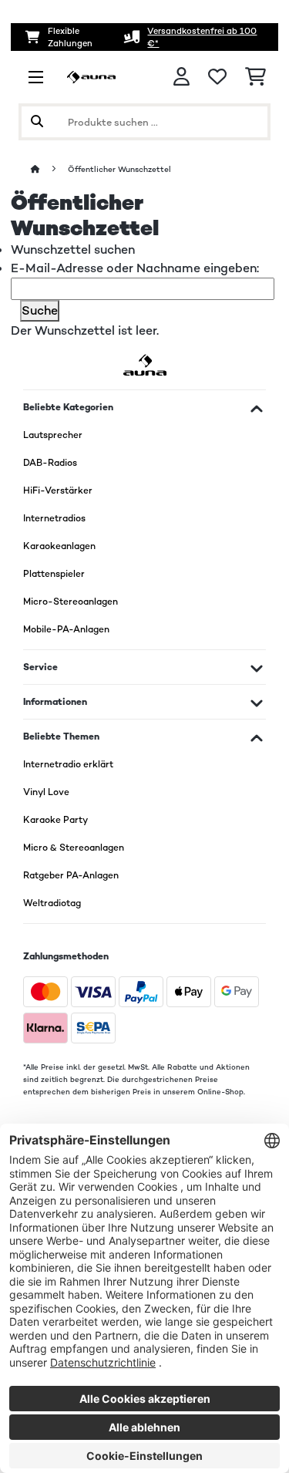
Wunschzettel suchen (73, 249)
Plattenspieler (54, 574)
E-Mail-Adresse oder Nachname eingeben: (136, 268)
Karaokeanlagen (59, 546)
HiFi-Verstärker (57, 490)
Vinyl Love (46, 792)
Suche (40, 310)
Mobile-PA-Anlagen (66, 629)
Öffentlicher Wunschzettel (120, 169)
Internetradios (54, 518)
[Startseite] (49, 169)
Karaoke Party (55, 820)
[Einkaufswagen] (255, 77)
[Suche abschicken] (37, 122)
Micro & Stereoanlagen (73, 847)
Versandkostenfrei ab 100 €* (202, 37)
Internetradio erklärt (68, 764)
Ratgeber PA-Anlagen (71, 875)
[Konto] (181, 77)
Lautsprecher (52, 435)
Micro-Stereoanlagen (70, 601)
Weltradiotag (52, 903)
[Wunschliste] (217, 77)
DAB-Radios (50, 463)
